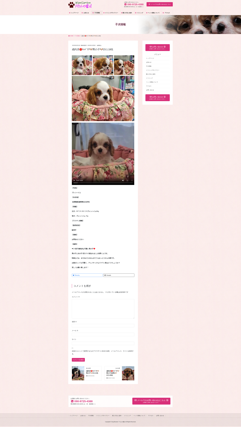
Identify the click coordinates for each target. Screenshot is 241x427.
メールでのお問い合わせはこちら (161, 4)
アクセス (148, 86)
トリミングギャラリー (152, 70)
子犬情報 (148, 66)
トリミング (149, 78)
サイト (74, 339)
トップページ (150, 58)
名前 (74, 321)
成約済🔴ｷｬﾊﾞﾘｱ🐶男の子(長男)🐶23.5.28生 (112, 373)
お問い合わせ (150, 90)
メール (75, 330)
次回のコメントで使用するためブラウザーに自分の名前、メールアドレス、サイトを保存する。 (103, 352)
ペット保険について (152, 82)
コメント (76, 297)
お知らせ (148, 62)
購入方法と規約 (150, 74)
